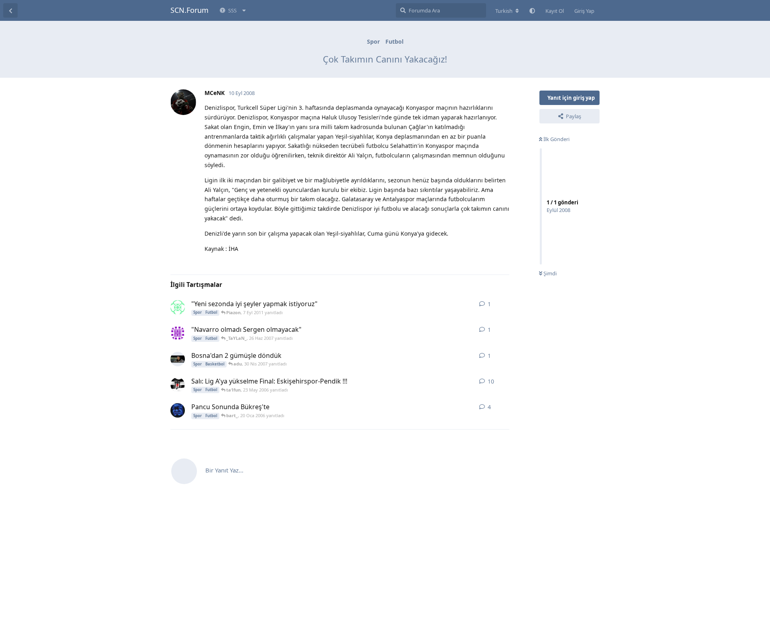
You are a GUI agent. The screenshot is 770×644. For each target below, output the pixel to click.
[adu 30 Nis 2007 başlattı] (177, 359)
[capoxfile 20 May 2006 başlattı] (177, 385)
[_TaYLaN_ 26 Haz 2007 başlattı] (177, 333)
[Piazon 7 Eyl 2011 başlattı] (177, 307)
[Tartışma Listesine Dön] (10, 10)
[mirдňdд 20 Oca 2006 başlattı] (177, 410)
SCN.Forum (189, 10)
